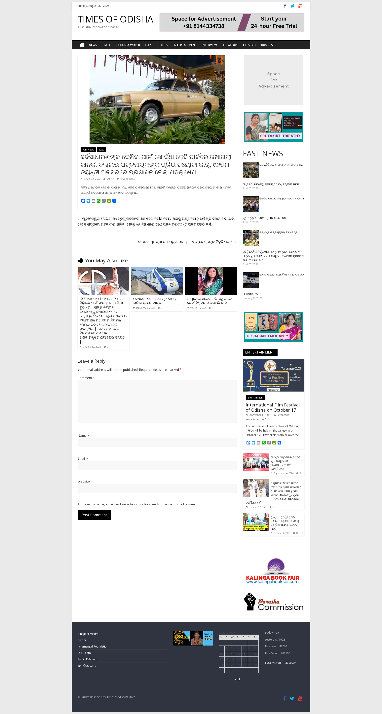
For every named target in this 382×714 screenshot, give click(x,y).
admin (111, 178)
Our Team (84, 653)
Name (83, 435)
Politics (162, 45)
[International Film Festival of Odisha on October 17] (273, 361)
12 (232, 654)
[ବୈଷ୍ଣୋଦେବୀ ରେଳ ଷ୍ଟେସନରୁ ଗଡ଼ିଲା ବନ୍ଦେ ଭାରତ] (157, 270)
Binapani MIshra (88, 634)
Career (82, 640)
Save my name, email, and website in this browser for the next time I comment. (141, 504)
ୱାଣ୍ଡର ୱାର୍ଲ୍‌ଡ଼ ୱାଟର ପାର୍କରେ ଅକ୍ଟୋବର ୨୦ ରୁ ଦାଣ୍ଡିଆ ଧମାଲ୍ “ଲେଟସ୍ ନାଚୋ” (285, 522)
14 (244, 654)
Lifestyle (249, 45)
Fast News (88, 149)
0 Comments (127, 178)
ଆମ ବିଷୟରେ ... (87, 665)
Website (84, 481)
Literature (230, 45)
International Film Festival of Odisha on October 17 (273, 407)
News (93, 45)
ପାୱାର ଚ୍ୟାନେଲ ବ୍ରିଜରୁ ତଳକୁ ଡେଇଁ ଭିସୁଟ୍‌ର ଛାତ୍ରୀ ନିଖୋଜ (209, 300)
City (148, 45)
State (106, 45)
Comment (86, 378)
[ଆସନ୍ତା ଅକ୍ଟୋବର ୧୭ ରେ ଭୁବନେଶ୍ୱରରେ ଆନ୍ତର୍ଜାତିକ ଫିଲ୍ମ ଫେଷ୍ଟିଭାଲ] (256, 455)
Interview (209, 45)
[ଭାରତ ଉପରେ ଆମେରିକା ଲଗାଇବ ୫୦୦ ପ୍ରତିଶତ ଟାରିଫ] (251, 274)
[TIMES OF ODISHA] (82, 45)
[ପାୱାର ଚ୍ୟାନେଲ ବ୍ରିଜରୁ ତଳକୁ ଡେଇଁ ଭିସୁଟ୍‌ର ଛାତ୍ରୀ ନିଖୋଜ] (211, 270)
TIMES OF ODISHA (115, 19)
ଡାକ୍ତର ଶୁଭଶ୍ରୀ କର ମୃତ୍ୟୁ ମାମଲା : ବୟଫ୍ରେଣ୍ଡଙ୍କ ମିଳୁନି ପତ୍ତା (187, 241)
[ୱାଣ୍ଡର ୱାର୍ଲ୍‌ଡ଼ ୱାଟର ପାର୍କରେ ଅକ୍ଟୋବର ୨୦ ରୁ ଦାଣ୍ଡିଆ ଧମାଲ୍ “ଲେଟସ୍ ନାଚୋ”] (256, 515)
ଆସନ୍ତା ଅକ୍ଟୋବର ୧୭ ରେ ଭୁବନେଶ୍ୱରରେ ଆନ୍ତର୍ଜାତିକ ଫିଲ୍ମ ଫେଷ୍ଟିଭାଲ (285, 463)
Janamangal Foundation (93, 646)
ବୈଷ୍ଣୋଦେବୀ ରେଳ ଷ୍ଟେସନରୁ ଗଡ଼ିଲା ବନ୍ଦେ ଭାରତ (154, 300)
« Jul (237, 679)
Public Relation (87, 659)
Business (267, 45)
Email (83, 458)
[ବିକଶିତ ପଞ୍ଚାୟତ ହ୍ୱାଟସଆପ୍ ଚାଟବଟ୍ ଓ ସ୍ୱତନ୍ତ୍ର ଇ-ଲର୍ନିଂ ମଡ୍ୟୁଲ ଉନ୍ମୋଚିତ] (251, 198)
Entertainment (185, 45)
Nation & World (127, 45)
